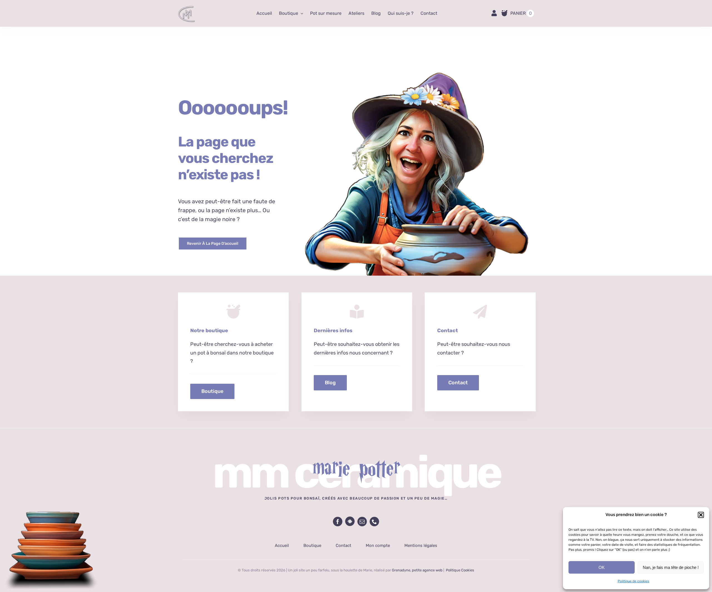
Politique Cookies (460, 570)
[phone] (374, 521)
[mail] (362, 521)
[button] (701, 515)
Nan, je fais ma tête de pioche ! (671, 567)
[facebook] (337, 521)
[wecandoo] (350, 521)
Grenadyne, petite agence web (417, 570)
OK (602, 567)
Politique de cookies (633, 581)
